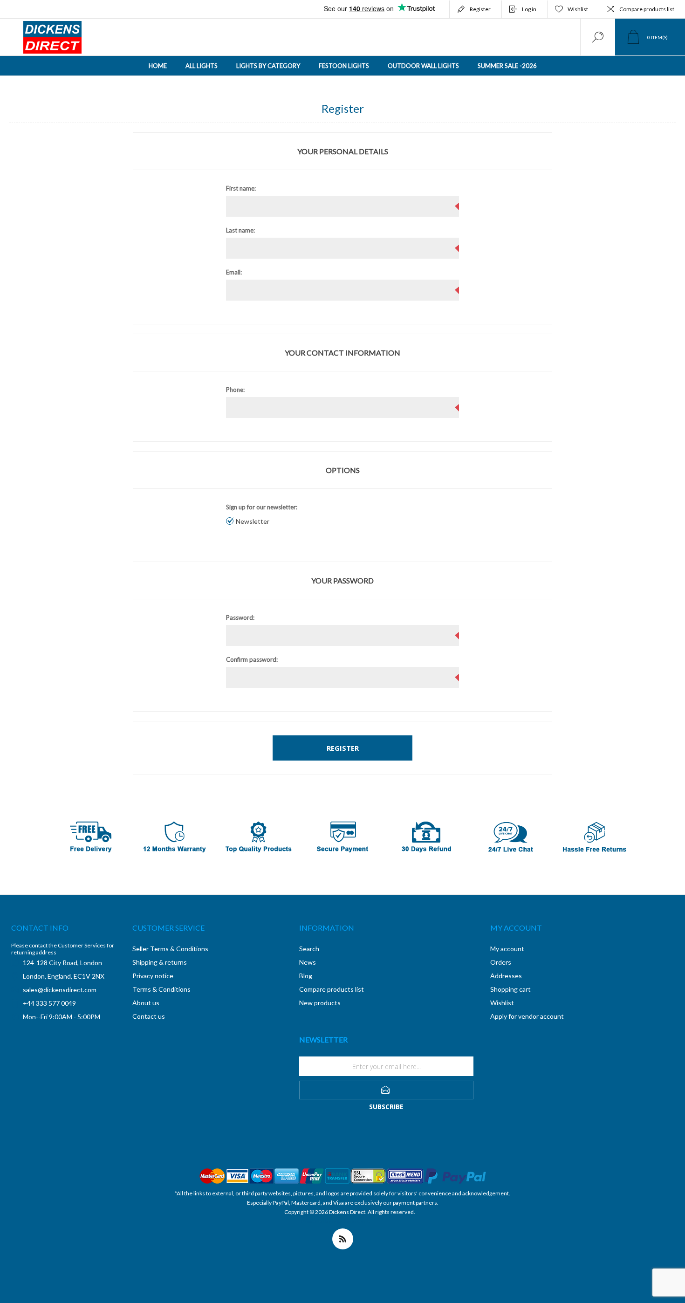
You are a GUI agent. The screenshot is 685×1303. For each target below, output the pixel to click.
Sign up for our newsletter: (261, 507)
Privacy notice (152, 976)
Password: (240, 617)
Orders (500, 962)
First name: (241, 188)
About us (145, 1003)
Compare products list (646, 9)
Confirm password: (252, 659)
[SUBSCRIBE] (386, 1090)
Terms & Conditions (161, 989)
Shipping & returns (159, 962)
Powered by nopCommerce (335, 1221)
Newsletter (252, 521)
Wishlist (502, 1003)
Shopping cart (510, 989)
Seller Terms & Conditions (170, 949)
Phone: (235, 389)
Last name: (240, 230)
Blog (305, 976)
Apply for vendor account (527, 1016)
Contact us (148, 1016)
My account (507, 949)
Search (309, 949)
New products (320, 1003)
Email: (234, 272)
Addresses (506, 976)
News (307, 962)
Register (480, 9)
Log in (529, 9)
